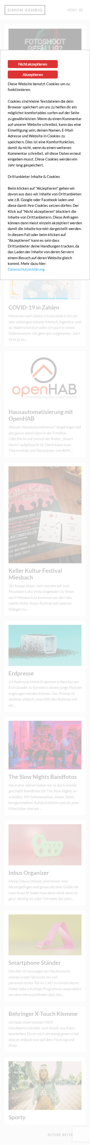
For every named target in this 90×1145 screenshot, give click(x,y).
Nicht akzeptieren (32, 64)
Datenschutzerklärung (26, 269)
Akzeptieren (32, 74)
